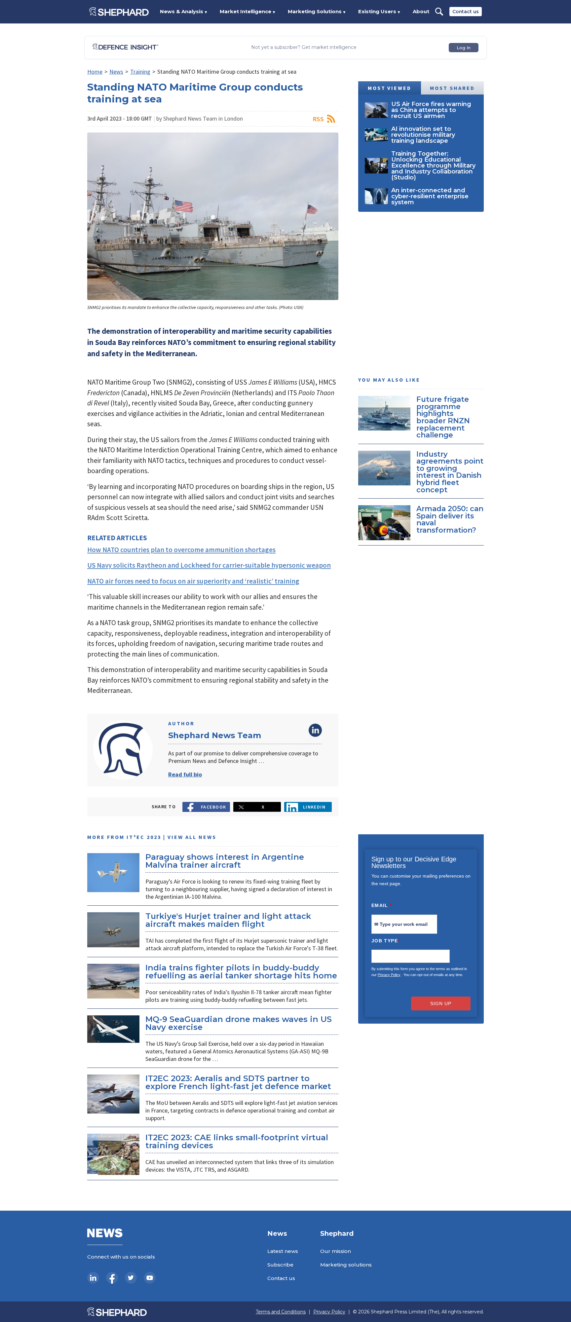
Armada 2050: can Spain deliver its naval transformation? (449, 519)
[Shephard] (119, 11)
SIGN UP (440, 1003)
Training (140, 71)
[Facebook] (112, 1278)
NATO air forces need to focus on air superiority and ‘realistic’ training (193, 581)
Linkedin (314, 807)
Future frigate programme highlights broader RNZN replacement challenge (443, 417)
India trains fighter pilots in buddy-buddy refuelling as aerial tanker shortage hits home (241, 971)
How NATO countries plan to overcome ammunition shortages (181, 549)
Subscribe (280, 1265)
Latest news (282, 1251)
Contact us (465, 12)
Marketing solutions (346, 1265)
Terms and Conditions (281, 1312)
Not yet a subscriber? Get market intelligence (304, 47)
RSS (318, 119)
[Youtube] (150, 1278)
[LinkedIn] (93, 1278)
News (116, 71)
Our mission (335, 1251)
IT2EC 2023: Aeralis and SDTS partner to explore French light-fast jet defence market (238, 1082)
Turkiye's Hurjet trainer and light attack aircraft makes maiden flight (228, 920)
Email (381, 905)
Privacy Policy (389, 975)
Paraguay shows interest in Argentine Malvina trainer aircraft (224, 861)
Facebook (213, 807)
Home (94, 71)
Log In (464, 47)
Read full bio (185, 774)
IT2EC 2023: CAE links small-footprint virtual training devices (236, 1141)
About (421, 11)
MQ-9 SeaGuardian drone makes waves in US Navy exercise (238, 1023)
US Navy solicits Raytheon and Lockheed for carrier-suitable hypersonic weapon (209, 565)
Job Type (385, 940)
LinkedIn (315, 730)
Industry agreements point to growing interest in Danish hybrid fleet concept (449, 472)
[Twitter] (131, 1278)
